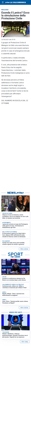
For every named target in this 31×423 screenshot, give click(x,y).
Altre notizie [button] (24, 249)
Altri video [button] (25, 342)
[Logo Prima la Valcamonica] (15, 2)
